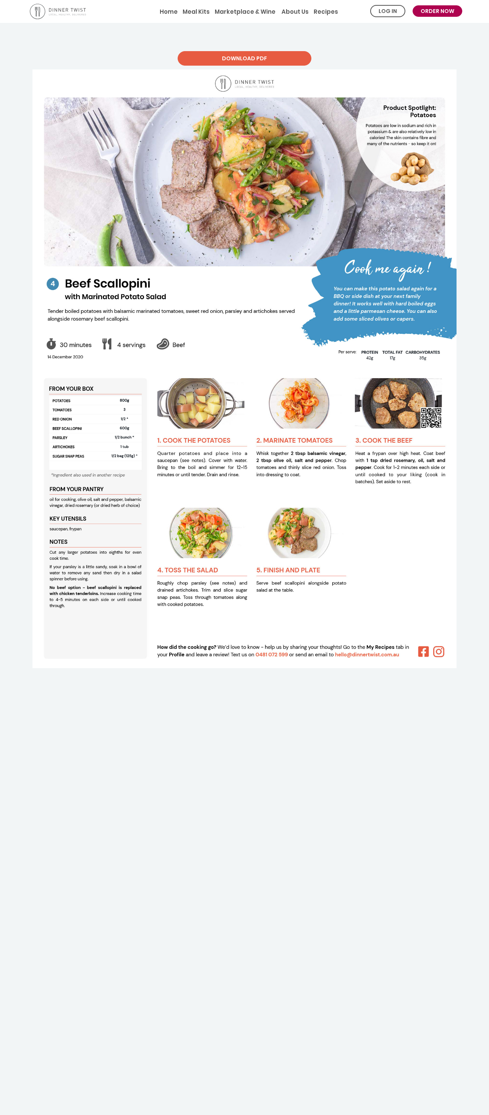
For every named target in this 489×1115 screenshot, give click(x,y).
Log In (388, 11)
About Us (294, 12)
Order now (437, 11)
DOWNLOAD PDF (244, 58)
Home (169, 12)
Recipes (326, 12)
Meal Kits (196, 12)
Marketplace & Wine (245, 12)
